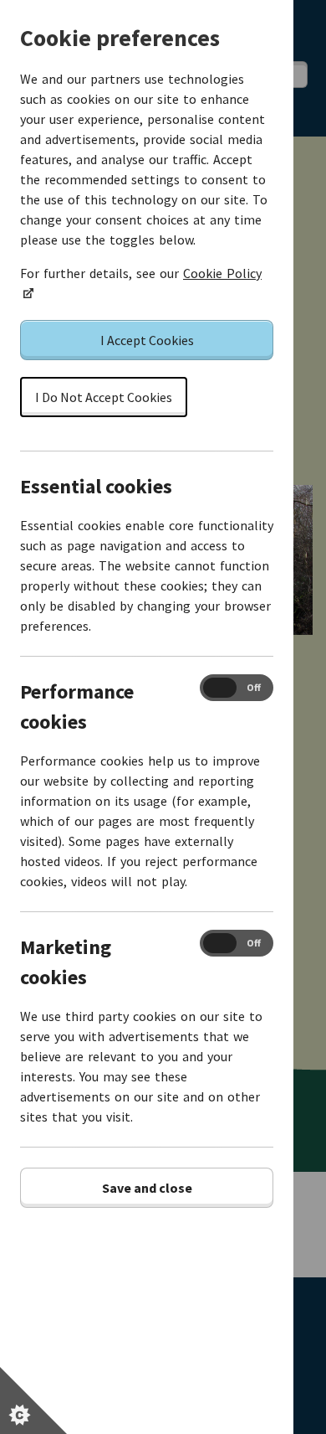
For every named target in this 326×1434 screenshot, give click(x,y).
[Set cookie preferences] (33, 1400)
